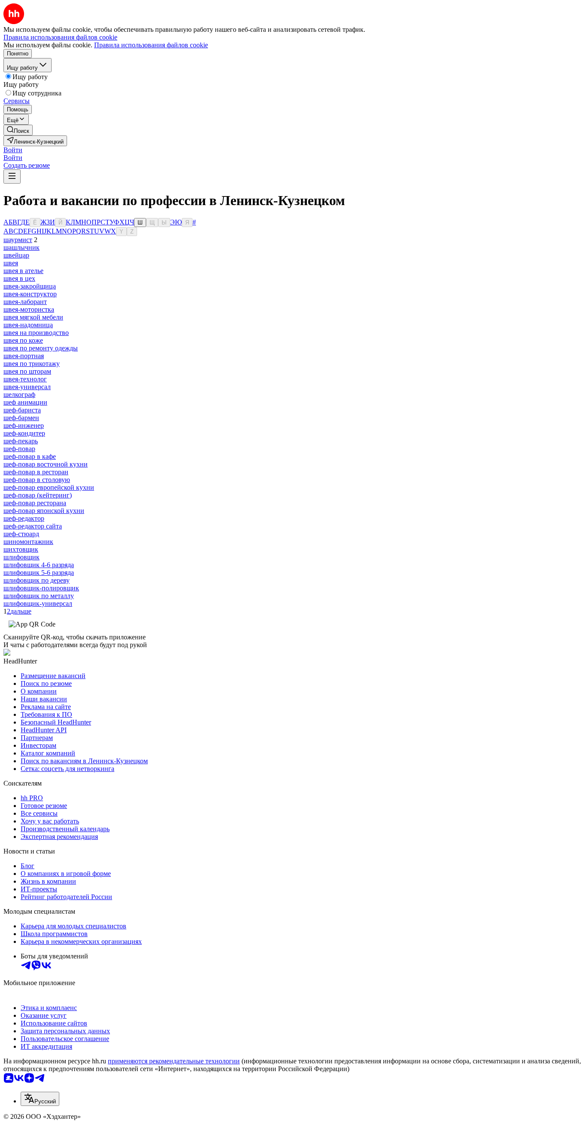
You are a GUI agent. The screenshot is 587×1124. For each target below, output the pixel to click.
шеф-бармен (21, 417)
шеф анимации (25, 402)
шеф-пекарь (20, 441)
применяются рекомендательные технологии (174, 1061)
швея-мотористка (28, 309)
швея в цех (19, 278)
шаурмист (17, 239)
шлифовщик (21, 557)
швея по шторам (27, 371)
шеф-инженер (23, 425)
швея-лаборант (25, 301)
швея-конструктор (30, 294)
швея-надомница (28, 325)
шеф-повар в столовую (36, 479)
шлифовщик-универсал (37, 603)
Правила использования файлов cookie (151, 45)
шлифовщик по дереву (36, 580)
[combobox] (40, 1099)
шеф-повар (19, 448)
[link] (18, 130)
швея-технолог (25, 379)
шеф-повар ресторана (34, 503)
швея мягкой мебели (33, 317)
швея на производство (36, 332)
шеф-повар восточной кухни (45, 464)
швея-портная (23, 355)
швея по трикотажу (31, 363)
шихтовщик (20, 549)
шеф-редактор (23, 518)
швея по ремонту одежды (40, 348)
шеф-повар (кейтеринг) (37, 495)
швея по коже (23, 340)
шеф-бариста (22, 410)
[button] (12, 150)
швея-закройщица (29, 286)
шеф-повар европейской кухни (48, 487)
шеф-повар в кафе (29, 456)
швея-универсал (27, 386)
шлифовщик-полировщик (41, 588)
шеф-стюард (21, 533)
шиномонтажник (28, 541)
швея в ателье (23, 270)
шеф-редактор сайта (32, 526)
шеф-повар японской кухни (43, 510)
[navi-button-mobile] (12, 176)
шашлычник (21, 247)
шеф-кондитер (24, 433)
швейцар (16, 255)
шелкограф (19, 394)
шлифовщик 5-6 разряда (38, 572)
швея (10, 263)
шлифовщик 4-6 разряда (38, 564)
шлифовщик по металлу (38, 595)
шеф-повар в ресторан (35, 472)
